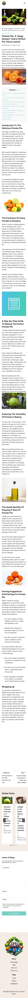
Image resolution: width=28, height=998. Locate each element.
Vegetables (14, 983)
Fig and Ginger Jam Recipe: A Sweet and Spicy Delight (21, 777)
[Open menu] (24, 3)
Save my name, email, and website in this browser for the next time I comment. (13, 905)
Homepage (14, 962)
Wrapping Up (7, 119)
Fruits (4, 33)
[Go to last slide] (4, 820)
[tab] (10, 845)
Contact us (14, 970)
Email (5, 899)
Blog (14, 965)
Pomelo (9, 33)
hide (17, 90)
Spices (14, 981)
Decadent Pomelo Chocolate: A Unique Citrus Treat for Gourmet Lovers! (7, 816)
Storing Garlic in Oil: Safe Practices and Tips (7, 777)
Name (5, 891)
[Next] (23, 820)
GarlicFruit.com (7, 45)
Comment (6, 867)
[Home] (2, 28)
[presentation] (7, 800)
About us (14, 968)
